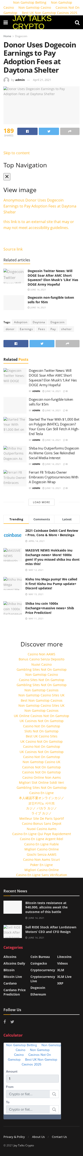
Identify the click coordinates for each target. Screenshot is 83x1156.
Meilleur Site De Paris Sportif (41, 818)
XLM (60, 970)
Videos (62, 963)
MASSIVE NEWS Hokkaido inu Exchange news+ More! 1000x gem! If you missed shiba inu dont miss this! (52, 557)
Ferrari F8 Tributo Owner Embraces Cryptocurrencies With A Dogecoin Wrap (53, 477)
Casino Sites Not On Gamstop (41, 680)
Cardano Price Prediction (14, 992)
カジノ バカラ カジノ (41, 808)
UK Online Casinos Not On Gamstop (41, 716)
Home (7, 36)
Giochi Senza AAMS (41, 854)
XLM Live (64, 976)
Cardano (10, 983)
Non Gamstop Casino (34, 7)
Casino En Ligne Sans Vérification (41, 875)
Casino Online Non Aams (41, 777)
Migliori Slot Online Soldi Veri (41, 782)
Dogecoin (21, 36)
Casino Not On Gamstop (41, 726)
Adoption (20, 322)
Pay (53, 329)
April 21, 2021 (42, 80)
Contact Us (59, 1137)
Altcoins (9, 957)
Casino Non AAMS (41, 654)
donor (10, 329)
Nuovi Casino (41, 664)
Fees (41, 329)
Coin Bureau (40, 957)
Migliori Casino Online (41, 849)
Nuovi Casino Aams (41, 829)
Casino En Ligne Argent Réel (41, 839)
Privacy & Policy (14, 1137)
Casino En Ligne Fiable (41, 844)
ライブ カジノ (41, 813)
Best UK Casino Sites (41, 736)
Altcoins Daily (14, 963)
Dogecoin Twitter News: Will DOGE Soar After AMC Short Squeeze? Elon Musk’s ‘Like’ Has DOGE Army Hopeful (53, 278)
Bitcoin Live (12, 976)
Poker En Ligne (41, 865)
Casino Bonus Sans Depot (41, 823)
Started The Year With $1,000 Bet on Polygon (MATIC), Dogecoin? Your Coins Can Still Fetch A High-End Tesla (54, 426)
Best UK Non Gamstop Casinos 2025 (49, 13)
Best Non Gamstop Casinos (41, 700)
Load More (41, 502)
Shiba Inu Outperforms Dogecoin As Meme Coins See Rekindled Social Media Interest (54, 453)
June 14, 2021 (38, 289)
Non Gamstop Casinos (41, 690)
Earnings (26, 329)
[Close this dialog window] (6, 176)
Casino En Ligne (41, 793)
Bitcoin (9, 970)
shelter (66, 329)
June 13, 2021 (52, 488)
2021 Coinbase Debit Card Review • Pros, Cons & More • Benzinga (51, 532)
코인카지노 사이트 (41, 803)
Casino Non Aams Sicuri (41, 859)
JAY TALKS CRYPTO (31, 22)
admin (20, 80)
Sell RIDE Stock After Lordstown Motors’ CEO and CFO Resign (50, 929)
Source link (13, 249)
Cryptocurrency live (42, 978)
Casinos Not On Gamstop (41, 767)
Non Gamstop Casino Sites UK (41, 695)
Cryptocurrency (42, 970)
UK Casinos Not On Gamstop (42, 721)
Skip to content (16, 152)
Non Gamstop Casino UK (41, 762)
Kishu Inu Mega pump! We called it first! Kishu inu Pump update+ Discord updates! (51, 583)
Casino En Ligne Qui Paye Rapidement (41, 834)
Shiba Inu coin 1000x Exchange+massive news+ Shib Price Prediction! (49, 608)
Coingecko (38, 963)
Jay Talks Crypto (24, 1145)
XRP (60, 983)
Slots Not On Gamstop (41, 731)
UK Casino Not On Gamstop (41, 741)
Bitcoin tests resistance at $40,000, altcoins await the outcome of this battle (46, 907)
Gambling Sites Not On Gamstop (42, 669)
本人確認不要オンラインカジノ (41, 798)
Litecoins (64, 957)
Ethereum (38, 994)
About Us (38, 1137)
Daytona (39, 322)
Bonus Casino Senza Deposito (41, 659)
